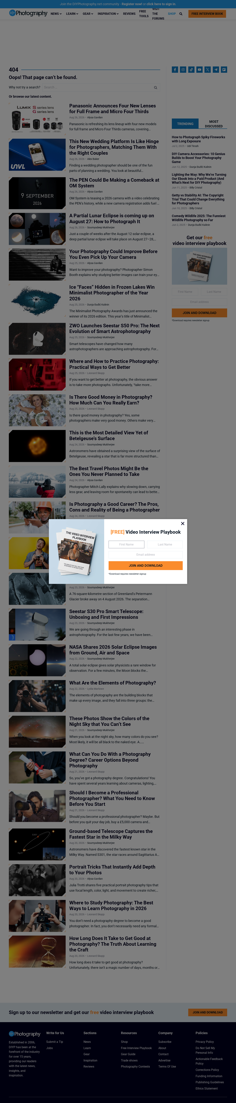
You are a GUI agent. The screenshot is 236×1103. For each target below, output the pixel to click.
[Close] (182, 523)
